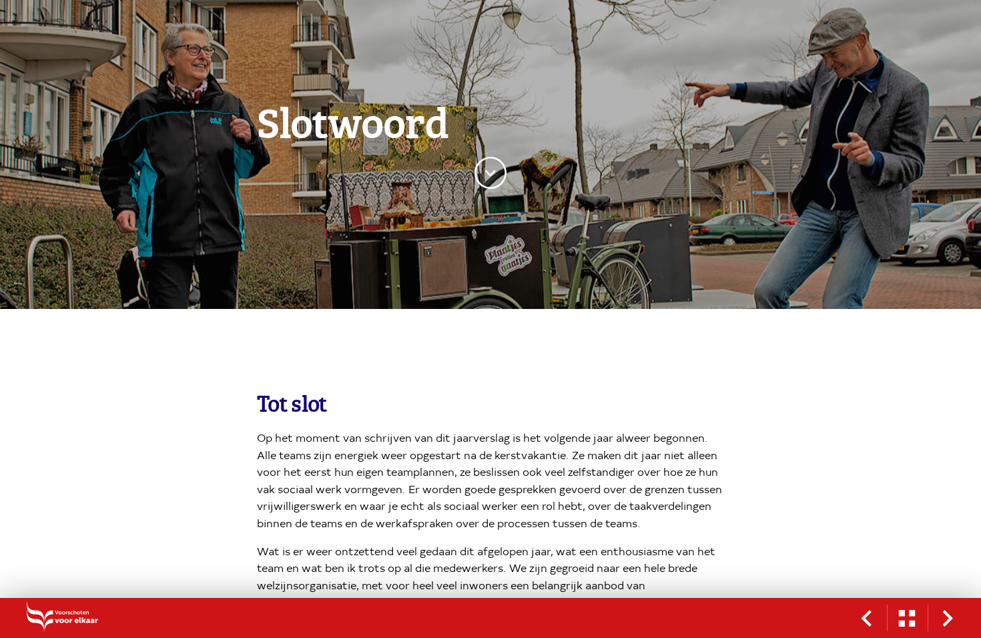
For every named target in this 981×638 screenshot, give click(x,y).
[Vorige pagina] (866, 618)
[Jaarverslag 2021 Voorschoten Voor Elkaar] (80, 618)
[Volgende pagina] (948, 618)
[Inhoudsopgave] (907, 618)
